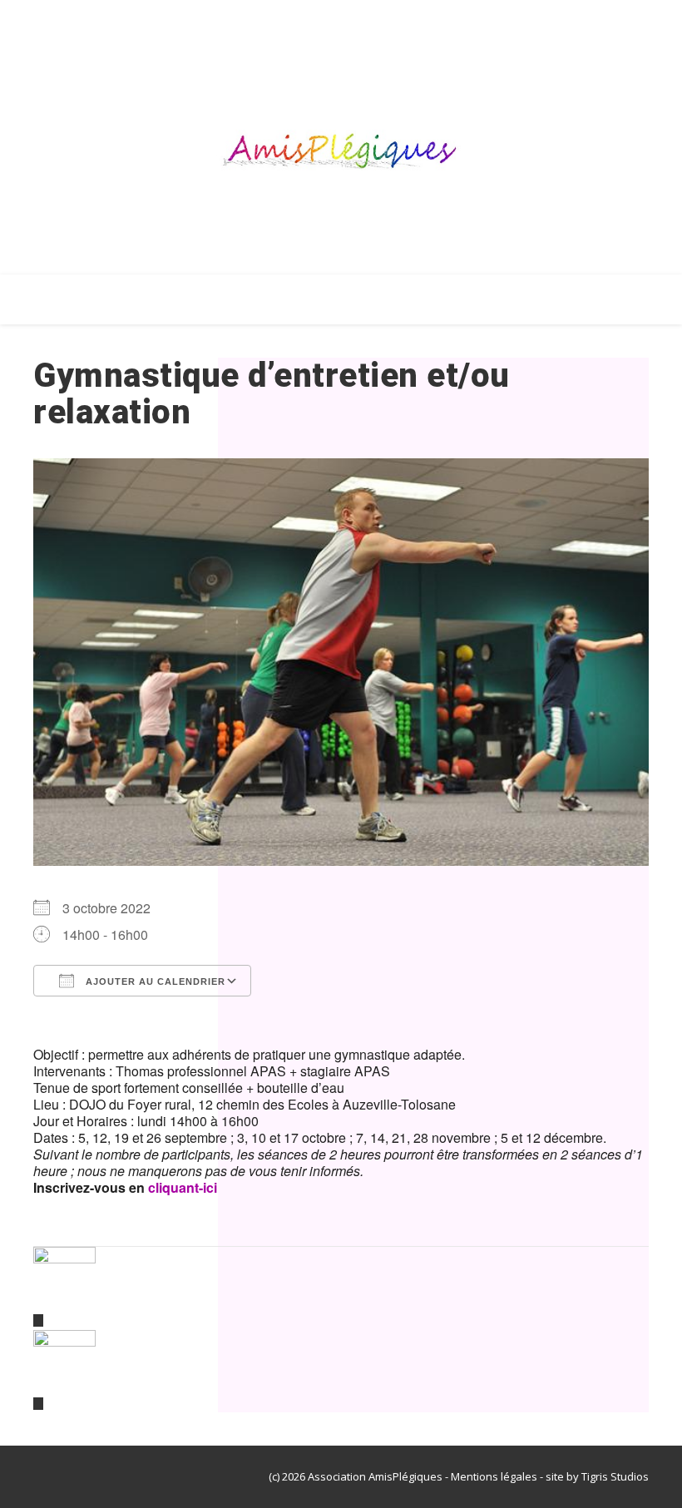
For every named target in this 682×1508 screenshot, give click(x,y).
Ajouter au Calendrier (153, 981)
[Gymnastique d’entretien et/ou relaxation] (341, 1287)
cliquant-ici (182, 1187)
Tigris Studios (615, 1476)
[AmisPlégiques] (341, 154)
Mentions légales (494, 1476)
